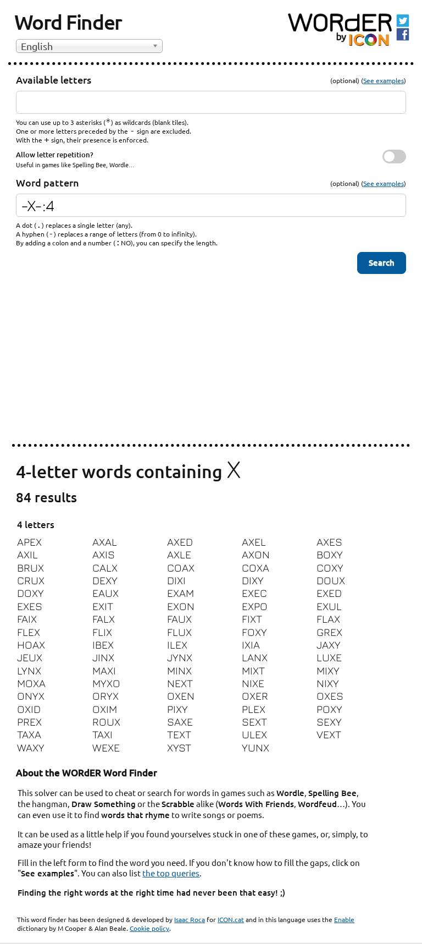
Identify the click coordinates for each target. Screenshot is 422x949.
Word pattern (47, 182)
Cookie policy (149, 928)
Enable (344, 919)
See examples (383, 80)
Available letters (53, 79)
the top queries (170, 873)
